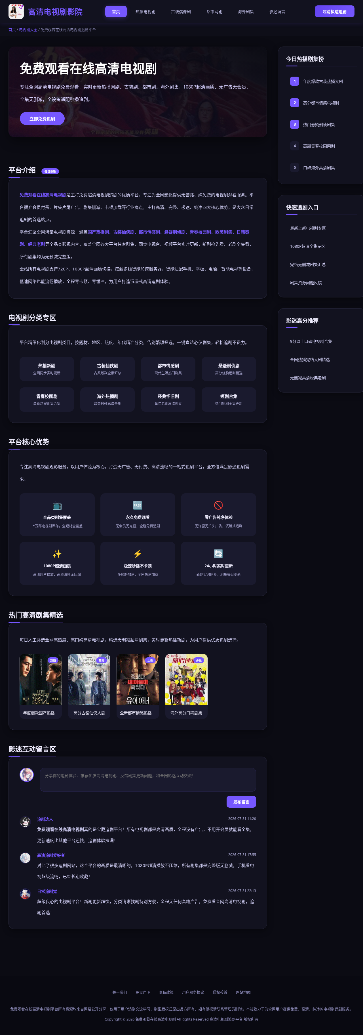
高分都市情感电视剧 (321, 103)
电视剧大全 (28, 29)
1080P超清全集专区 (307, 246)
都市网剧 (214, 11)
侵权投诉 (220, 992)
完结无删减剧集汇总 (308, 264)
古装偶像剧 (181, 11)
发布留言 (241, 802)
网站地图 (243, 992)
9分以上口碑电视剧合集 (311, 341)
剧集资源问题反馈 (306, 282)
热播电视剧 (145, 11)
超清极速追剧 (335, 11)
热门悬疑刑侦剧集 (319, 124)
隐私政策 (166, 992)
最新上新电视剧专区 (308, 228)
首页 (116, 11)
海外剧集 (246, 11)
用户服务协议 (193, 992)
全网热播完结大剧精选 (310, 359)
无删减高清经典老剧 (308, 377)
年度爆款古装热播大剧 (323, 81)
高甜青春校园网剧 (319, 146)
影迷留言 (277, 11)
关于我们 (119, 992)
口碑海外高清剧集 (319, 167)
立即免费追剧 (42, 118)
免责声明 (143, 992)
